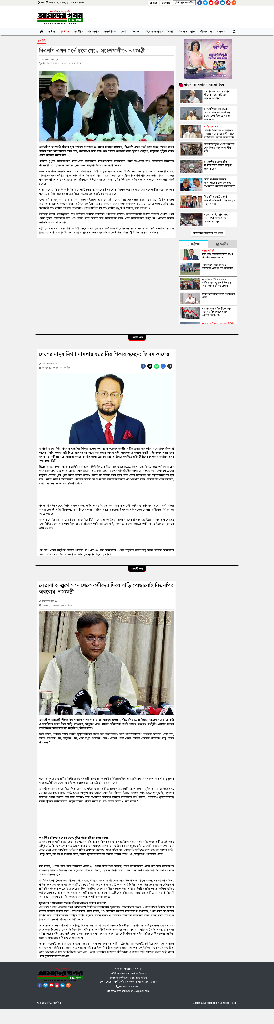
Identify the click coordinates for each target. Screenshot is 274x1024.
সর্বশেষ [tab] (195, 244)
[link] (184, 2)
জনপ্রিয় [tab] (223, 244)
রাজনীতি (41, 41)
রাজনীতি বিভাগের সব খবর (208, 233)
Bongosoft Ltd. (228, 1003)
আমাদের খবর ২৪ (50, 59)
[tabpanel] (208, 286)
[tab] (193, 244)
